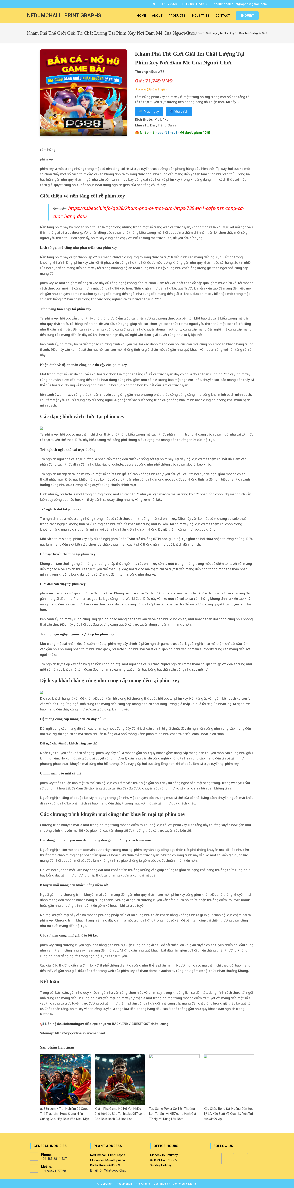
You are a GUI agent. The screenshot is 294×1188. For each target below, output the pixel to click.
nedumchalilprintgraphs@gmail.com (240, 4)
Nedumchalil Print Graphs (64, 15)
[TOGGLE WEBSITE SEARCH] (266, 15)
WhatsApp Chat (115, 1170)
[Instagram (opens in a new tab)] (33, 4)
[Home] (171, 33)
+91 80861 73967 (194, 4)
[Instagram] (228, 1158)
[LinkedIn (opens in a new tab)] (38, 4)
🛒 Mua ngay (149, 111)
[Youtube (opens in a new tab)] (43, 4)
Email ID (96, 1170)
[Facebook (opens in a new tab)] (29, 4)
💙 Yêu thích (179, 111)
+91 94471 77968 (164, 4)
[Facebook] (216, 1158)
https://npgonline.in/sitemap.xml (80, 1033)
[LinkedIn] (240, 1158)
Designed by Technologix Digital (175, 1183)
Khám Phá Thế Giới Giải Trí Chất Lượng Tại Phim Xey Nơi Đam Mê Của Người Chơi (221, 33)
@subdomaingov (70, 1024)
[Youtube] (252, 1158)
